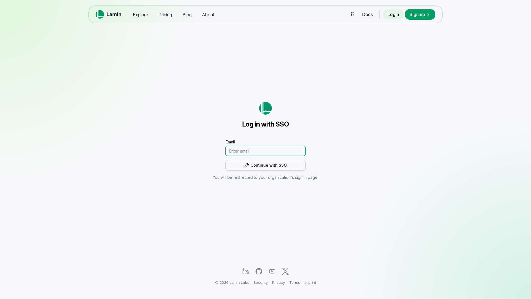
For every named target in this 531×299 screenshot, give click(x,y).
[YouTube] (272, 271)
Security (261, 282)
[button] (420, 14)
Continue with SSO (269, 165)
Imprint (310, 282)
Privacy (278, 282)
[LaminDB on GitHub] (353, 14)
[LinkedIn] (245, 271)
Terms (294, 282)
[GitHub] (259, 271)
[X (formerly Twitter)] (285, 271)
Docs (367, 14)
